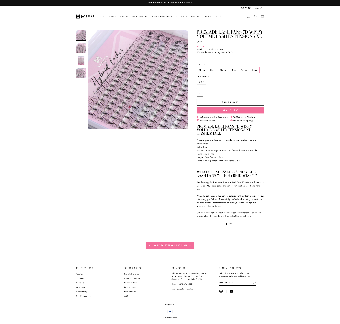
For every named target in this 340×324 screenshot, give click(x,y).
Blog (218, 16)
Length (201, 65)
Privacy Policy (81, 291)
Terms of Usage (130, 287)
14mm (244, 70)
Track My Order (130, 291)
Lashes (207, 16)
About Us (79, 273)
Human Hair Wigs (162, 16)
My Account (80, 287)
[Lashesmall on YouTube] (231, 291)
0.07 (201, 81)
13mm (233, 70)
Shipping (200, 49)
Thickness (203, 76)
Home (102, 16)
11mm (212, 70)
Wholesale (80, 282)
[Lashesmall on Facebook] (226, 291)
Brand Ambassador (83, 296)
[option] (170, 2)
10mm (202, 70)
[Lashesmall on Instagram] (221, 291)
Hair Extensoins (118, 16)
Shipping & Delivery (132, 278)
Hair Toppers (139, 16)
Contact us (80, 278)
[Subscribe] (254, 282)
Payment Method (130, 282)
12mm (223, 70)
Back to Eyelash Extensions (172, 245)
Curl (199, 88)
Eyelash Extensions (188, 16)
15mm (254, 70)
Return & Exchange (131, 273)
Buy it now (230, 110)
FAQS (126, 296)
